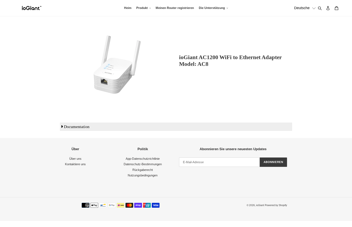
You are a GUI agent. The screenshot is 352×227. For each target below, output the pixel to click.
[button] (305, 8)
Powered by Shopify (276, 205)
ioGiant (260, 205)
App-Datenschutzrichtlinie (143, 158)
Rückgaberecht (142, 170)
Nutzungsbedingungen (142, 175)
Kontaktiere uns (75, 164)
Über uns (75, 158)
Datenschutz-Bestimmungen (143, 164)
